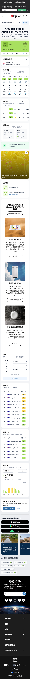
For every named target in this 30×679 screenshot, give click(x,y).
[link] (20, 16)
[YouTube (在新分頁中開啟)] (15, 600)
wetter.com (16, 374)
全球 (2, 22)
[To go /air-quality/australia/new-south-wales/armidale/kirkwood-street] (15, 451)
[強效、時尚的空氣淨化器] (15, 315)
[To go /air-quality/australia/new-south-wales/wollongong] (15, 418)
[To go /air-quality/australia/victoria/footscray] (15, 394)
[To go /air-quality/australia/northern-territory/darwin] (15, 408)
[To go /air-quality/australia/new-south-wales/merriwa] (15, 424)
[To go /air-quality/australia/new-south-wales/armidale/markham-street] (15, 454)
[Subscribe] (24, 593)
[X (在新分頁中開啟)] (10, 600)
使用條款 (15, 669)
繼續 (22, 10)
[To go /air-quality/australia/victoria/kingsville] (15, 397)
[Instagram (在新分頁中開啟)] (19, 600)
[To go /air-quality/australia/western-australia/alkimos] (15, 404)
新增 (26, 22)
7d (26, 101)
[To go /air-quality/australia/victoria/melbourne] (15, 414)
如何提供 (19, 508)
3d (22, 101)
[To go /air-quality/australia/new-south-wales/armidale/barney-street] (15, 447)
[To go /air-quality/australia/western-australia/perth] (15, 421)
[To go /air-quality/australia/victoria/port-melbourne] (15, 411)
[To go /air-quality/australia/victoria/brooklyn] (15, 401)
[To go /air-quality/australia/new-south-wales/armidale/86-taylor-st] (15, 444)
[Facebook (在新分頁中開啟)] (6, 600)
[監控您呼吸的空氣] (15, 227)
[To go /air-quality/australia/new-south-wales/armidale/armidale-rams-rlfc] (15, 441)
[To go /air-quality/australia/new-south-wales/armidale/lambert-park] (15, 458)
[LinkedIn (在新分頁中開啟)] (23, 600)
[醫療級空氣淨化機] (15, 271)
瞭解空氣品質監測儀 (13, 194)
